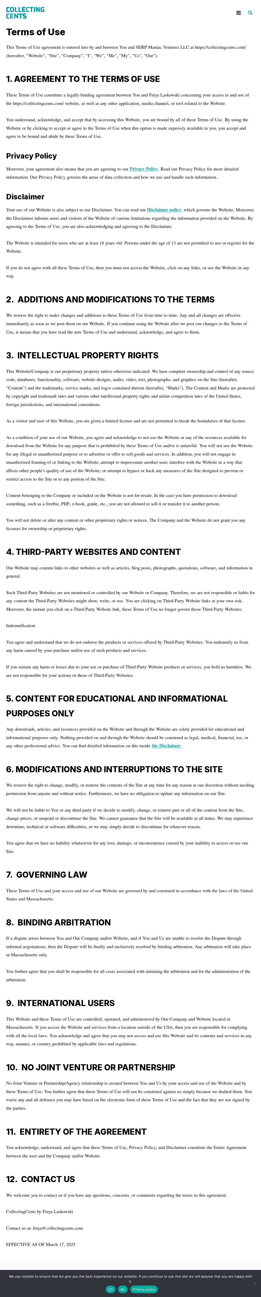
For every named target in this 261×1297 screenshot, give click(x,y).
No (123, 1289)
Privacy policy (144, 1289)
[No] (254, 1283)
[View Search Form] (250, 12)
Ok (110, 1289)
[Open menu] (238, 13)
